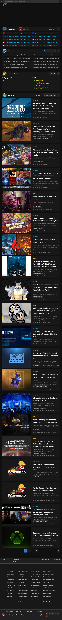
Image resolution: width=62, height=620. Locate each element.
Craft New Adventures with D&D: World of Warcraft (46, 241)
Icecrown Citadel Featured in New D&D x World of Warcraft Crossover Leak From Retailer (44, 264)
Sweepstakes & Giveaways (41, 138)
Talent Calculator (11, 590)
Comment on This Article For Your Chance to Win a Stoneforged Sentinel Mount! (44, 129)
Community (45, 559)
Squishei (45, 117)
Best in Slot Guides (36, 577)
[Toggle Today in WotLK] (58, 73)
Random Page (20, 615)
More (47, 562)
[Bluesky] (52, 613)
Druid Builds (46, 588)
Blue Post (36, 365)
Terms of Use (10, 618)
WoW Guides (10, 571)
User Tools (19, 611)
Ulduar (38, 85)
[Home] (3, 616)
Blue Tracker (12, 29)
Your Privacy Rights (10, 615)
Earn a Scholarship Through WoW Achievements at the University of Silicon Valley (43, 444)
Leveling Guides (11, 579)
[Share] (60, 1)
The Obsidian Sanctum (42, 83)
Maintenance (37, 206)
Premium (29, 615)
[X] (50, 613)
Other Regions (37, 228)
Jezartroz (51, 479)
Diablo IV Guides (48, 571)
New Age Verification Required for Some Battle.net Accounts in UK (45, 355)
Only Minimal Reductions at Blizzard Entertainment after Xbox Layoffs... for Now (44, 512)
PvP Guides (34, 590)
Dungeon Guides (22, 579)
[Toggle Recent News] (58, 51)
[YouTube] (58, 613)
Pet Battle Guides (23, 590)
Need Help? (9, 611)
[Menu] (1, 1)
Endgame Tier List (48, 579)
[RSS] (47, 616)
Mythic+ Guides (11, 582)
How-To (35, 344)
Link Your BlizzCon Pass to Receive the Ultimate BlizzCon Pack (45, 334)
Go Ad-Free (57, 559)
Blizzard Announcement (40, 115)
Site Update (36, 476)
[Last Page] (58, 550)
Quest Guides (22, 585)
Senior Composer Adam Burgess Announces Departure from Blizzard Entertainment (45, 176)
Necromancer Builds (49, 590)
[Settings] (54, 73)
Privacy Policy (41, 615)
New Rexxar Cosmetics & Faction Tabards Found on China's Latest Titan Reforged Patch (45, 287)
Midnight (9, 596)
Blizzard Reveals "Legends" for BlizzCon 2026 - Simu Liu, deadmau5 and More (44, 105)
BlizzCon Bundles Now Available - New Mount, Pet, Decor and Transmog (45, 377)
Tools (3, 562)
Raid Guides (10, 588)
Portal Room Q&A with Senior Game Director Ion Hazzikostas (45, 420)
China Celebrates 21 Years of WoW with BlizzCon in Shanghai (45, 219)
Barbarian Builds (48, 585)
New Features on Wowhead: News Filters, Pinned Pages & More (44, 467)
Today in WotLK (13, 74)
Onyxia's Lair (40, 89)
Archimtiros (47, 230)
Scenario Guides (22, 593)
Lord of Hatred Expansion (49, 574)
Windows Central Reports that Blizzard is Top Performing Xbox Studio (45, 152)
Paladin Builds (47, 593)
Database (16, 559)
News (3, 559)
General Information (39, 161)
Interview (36, 429)
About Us (29, 611)
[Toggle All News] (58, 95)
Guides (15, 562)
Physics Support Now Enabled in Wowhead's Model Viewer (45, 489)
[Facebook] (55, 613)
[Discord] (47, 613)
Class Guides (10, 574)
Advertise (39, 611)
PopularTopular (48, 141)
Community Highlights (39, 320)
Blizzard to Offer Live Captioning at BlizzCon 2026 (45, 399)
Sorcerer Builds (47, 599)
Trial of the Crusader (42, 87)
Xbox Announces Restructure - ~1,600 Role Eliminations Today (45, 534)
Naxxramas (39, 80)
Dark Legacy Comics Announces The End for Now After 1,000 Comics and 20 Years (45, 310)
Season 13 (46, 577)
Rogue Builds (47, 596)
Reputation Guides (23, 588)
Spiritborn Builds (48, 602)
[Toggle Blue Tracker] (58, 29)
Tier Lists (9, 593)
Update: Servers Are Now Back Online (44, 197)
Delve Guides (10, 577)
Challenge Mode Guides (23, 596)
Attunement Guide (36, 574)
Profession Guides (11, 585)
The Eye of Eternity (41, 82)
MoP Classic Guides (23, 571)
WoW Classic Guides (36, 571)
